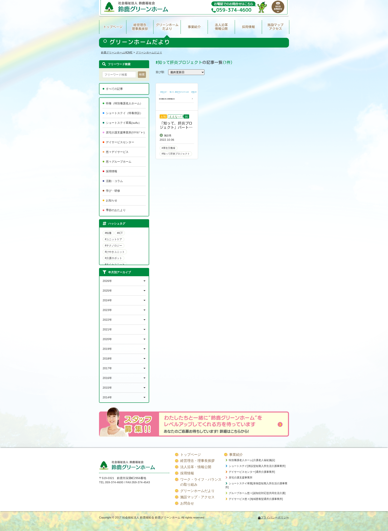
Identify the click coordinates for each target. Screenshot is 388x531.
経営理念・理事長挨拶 (197, 461)
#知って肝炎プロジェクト (176, 153)
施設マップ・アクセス (197, 497)
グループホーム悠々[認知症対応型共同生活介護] (257, 493)
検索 (142, 74)
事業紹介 (194, 27)
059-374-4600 (114, 482)
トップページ (112, 27)
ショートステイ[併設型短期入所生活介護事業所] (257, 466)
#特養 (108, 233)
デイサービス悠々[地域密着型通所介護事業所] (256, 498)
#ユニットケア (113, 239)
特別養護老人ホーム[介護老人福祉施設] (252, 460)
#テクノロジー (113, 245)
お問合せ (187, 503)
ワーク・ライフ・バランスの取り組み (200, 482)
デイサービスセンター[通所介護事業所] (252, 471)
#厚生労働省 (168, 148)
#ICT (120, 233)
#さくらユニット (115, 264)
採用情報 (248, 27)
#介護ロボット (113, 258)
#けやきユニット (115, 251)
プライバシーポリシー (275, 517)
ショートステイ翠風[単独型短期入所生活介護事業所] (256, 485)
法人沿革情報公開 (221, 26)
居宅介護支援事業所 (240, 477)
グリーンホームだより (167, 26)
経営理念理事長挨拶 (140, 26)
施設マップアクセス (275, 26)
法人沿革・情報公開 (195, 467)
